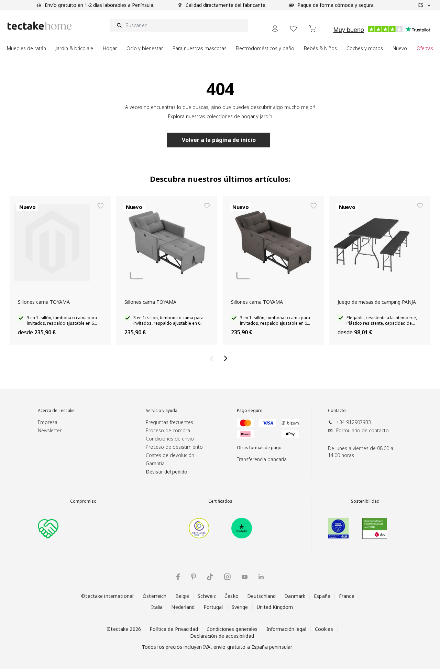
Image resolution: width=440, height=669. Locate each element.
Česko (231, 596)
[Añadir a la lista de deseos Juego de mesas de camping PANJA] (420, 206)
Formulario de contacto (362, 430)
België (182, 596)
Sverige (240, 607)
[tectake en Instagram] (227, 576)
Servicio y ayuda (161, 410)
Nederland (183, 607)
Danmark (294, 596)
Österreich (154, 596)
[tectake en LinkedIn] (261, 576)
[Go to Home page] (39, 25)
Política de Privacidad (174, 629)
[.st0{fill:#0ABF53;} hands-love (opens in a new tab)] (48, 528)
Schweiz (207, 596)
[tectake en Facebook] (178, 576)
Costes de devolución (170, 455)
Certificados (220, 501)
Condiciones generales (232, 629)
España (322, 596)
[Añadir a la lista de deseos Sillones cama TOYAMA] (100, 206)
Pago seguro (250, 410)
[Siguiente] (226, 358)
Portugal (213, 607)
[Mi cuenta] (275, 28)
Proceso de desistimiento (174, 447)
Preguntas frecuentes (169, 422)
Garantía (155, 463)
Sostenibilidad (365, 501)
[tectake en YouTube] (245, 577)
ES (421, 5)
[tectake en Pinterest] (193, 576)
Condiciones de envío (170, 438)
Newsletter (50, 430)
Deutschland (261, 596)
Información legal (286, 629)
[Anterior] (213, 358)
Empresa (47, 422)
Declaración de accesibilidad (222, 636)
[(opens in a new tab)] (199, 528)
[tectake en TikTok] (210, 576)
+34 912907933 (353, 422)
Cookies (324, 629)
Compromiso (83, 501)
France (346, 596)
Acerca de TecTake (56, 410)
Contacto (337, 410)
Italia (157, 607)
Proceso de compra (168, 430)
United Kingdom (275, 607)
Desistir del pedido (166, 471)
